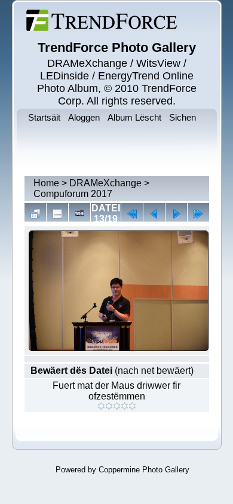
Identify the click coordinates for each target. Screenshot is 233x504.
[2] (109, 406)
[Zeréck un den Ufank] (132, 213)
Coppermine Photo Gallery (144, 469)
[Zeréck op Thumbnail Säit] (35, 213)
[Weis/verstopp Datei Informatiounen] (57, 213)
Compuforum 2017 (72, 194)
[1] (101, 406)
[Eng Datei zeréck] (176, 213)
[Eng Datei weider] (154, 213)
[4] (124, 406)
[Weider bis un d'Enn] (198, 213)
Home (46, 183)
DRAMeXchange (105, 183)
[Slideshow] (79, 213)
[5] (132, 406)
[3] (117, 406)
